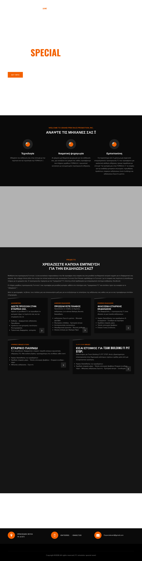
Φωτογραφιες (68, 8)
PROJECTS (92, 8)
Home (45, 8)
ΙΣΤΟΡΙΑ (54, 8)
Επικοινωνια (71, 13)
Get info (15, 75)
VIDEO (81, 8)
